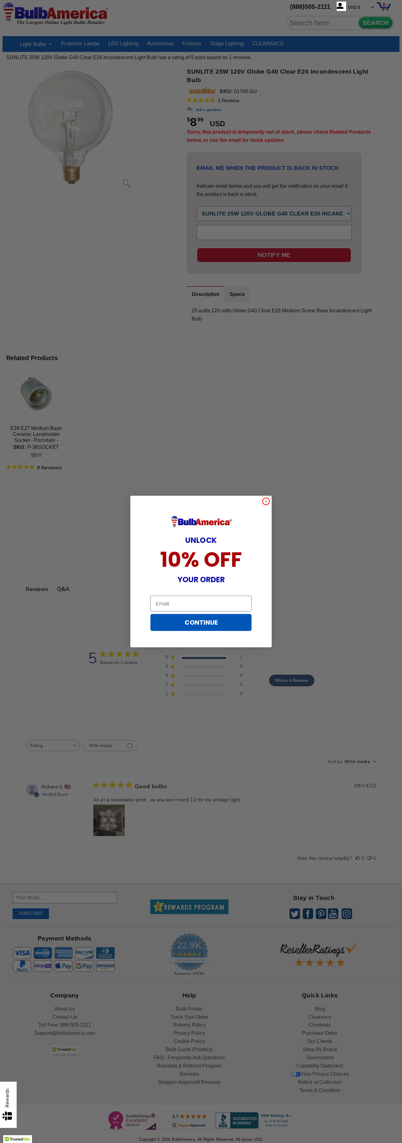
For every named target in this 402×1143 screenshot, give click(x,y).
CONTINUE (201, 622)
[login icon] (341, 6)
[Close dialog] (266, 501)
